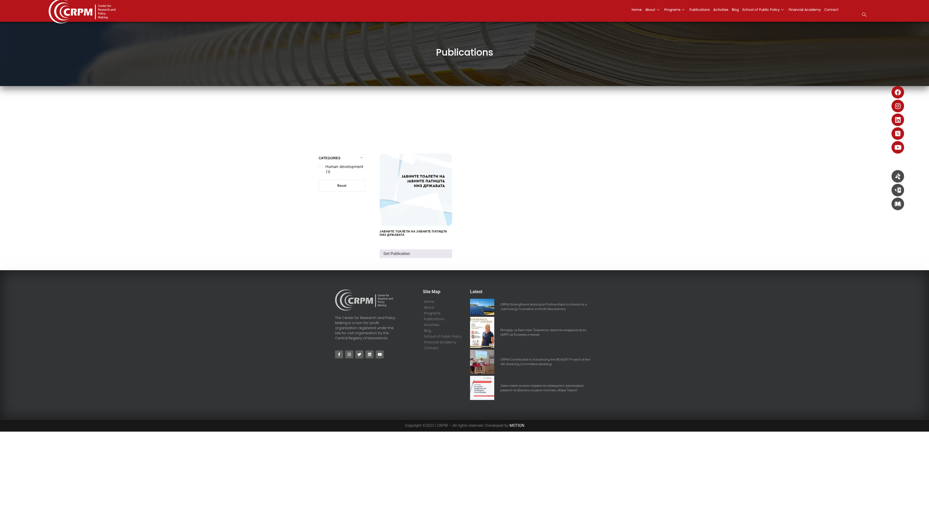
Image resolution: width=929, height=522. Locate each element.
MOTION (516, 425)
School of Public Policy (761, 9)
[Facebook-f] (339, 354)
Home (637, 9)
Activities (720, 9)
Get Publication (396, 253)
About (650, 9)
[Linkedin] (898, 120)
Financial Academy (805, 9)
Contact (831, 9)
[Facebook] (898, 92)
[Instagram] (898, 106)
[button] (864, 15)
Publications (699, 9)
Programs (672, 9)
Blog (735, 9)
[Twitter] (359, 354)
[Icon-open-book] (898, 204)
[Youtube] (898, 147)
